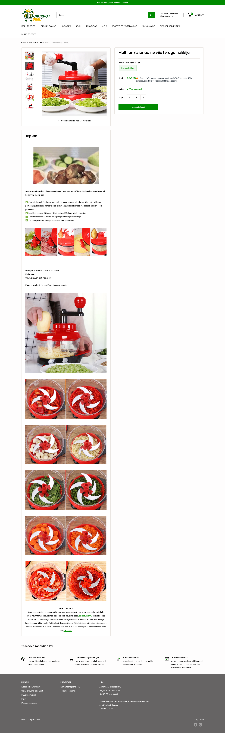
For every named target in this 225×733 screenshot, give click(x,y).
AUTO (104, 26)
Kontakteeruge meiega (70, 687)
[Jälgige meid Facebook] (195, 724)
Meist (23, 699)
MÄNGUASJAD (148, 26)
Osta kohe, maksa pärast (32, 691)
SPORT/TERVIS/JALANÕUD (124, 26)
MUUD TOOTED (28, 34)
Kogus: (121, 97)
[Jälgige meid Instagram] (200, 724)
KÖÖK (78, 26)
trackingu (67, 630)
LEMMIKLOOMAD (48, 26)
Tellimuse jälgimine (68, 691)
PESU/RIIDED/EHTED (170, 26)
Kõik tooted (33, 43)
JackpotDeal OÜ (85, 616)
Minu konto (165, 16)
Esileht (23, 43)
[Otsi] (151, 15)
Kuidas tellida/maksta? (30, 687)
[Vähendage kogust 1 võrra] (129, 97)
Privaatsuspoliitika (29, 703)
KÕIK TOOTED (28, 26)
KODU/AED (66, 26)
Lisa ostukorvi (138, 107)
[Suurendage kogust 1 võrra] (143, 97)
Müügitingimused (28, 695)
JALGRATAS (91, 26)
